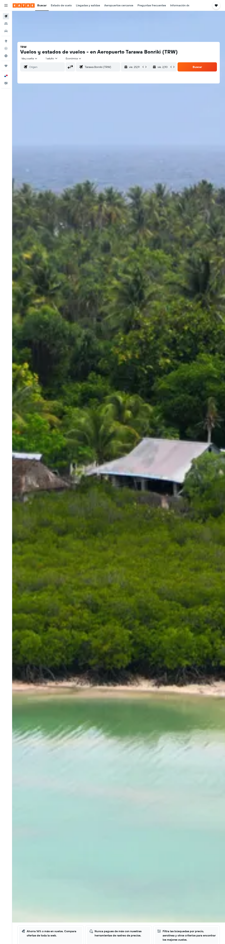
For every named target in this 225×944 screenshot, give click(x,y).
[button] (6, 5)
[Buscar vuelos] (6, 16)
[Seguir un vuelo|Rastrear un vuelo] (6, 48)
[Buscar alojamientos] (6, 23)
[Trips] (6, 65)
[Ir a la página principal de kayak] (24, 5)
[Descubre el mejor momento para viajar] (6, 55)
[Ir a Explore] (6, 41)
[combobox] (29, 58)
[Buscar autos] (6, 31)
